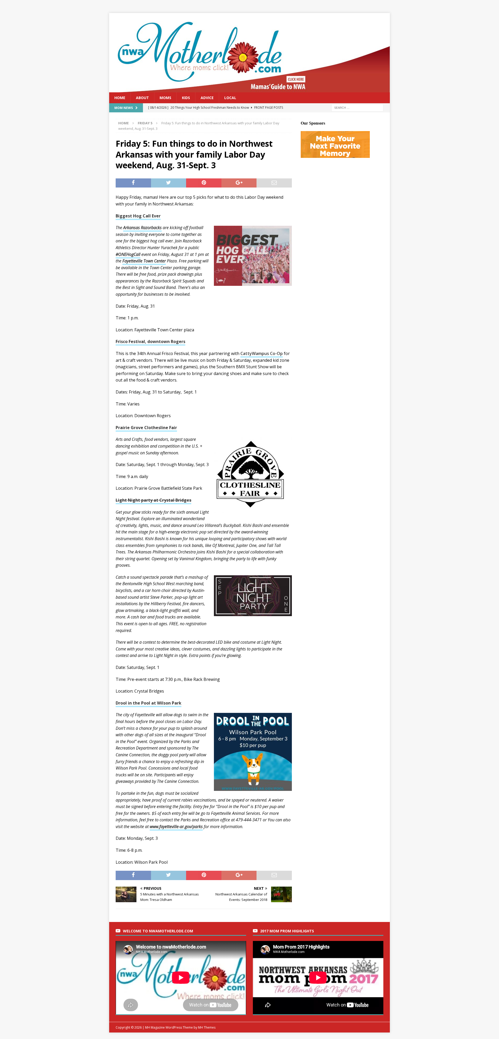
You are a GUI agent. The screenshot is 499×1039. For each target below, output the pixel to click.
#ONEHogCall (128, 254)
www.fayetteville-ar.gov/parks (176, 826)
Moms (165, 97)
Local (230, 97)
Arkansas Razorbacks (142, 227)
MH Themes (206, 1027)
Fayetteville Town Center (144, 261)
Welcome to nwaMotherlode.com (158, 930)
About (142, 97)
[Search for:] (357, 107)
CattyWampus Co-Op (261, 353)
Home (119, 97)
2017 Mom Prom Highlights (287, 930)
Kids (186, 97)
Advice (207, 97)
